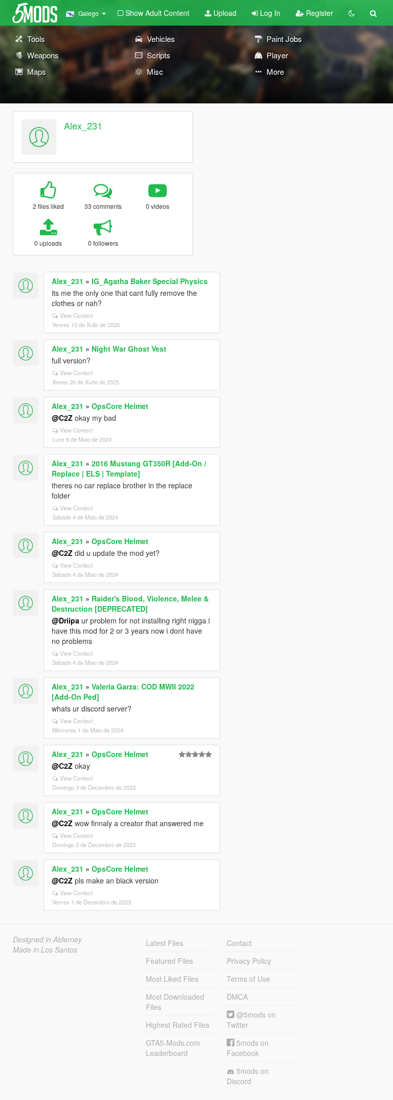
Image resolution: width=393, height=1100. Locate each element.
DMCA (237, 996)
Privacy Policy (249, 961)
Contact (239, 943)
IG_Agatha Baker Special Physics (150, 281)
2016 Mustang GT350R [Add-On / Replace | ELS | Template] (129, 468)
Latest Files (164, 943)
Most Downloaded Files (175, 1001)
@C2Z (62, 418)
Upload (223, 13)
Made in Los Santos (45, 949)
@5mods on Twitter (251, 1019)
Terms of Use (248, 979)
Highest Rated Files (177, 1025)
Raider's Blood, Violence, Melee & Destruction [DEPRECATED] (130, 603)
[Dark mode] (351, 13)
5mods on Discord (248, 1076)
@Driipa (65, 620)
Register (318, 13)
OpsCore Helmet (120, 406)
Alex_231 (83, 125)
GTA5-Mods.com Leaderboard (173, 1048)
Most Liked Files (172, 979)
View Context (76, 315)
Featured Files (169, 961)
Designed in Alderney (47, 939)
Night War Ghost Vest (129, 348)
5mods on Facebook (248, 1048)
